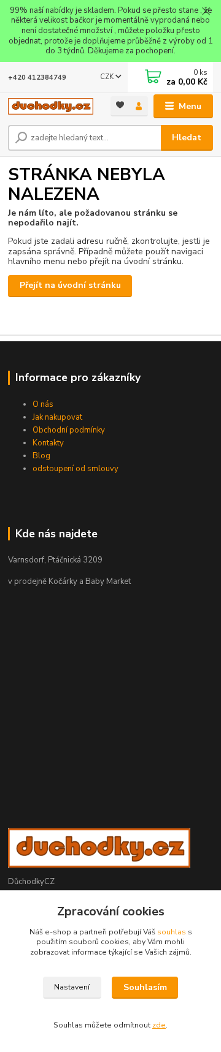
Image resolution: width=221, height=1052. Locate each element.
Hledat (186, 137)
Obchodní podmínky (69, 430)
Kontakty (48, 442)
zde (159, 1025)
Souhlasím (145, 987)
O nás (43, 404)
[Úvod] (50, 106)
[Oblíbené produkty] (120, 105)
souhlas (171, 932)
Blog (41, 455)
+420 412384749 (37, 77)
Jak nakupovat (57, 417)
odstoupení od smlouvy (75, 468)
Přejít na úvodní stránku (70, 285)
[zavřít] (205, 12)
